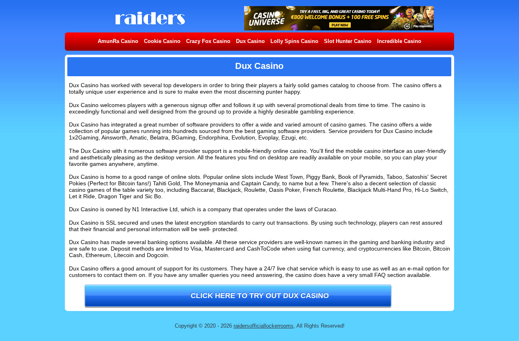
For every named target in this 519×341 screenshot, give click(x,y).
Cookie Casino (162, 41)
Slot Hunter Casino (347, 41)
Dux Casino (250, 41)
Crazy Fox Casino (208, 41)
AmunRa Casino (118, 41)
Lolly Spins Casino (294, 41)
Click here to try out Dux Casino (260, 296)
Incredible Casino (399, 41)
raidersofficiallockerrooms (264, 326)
